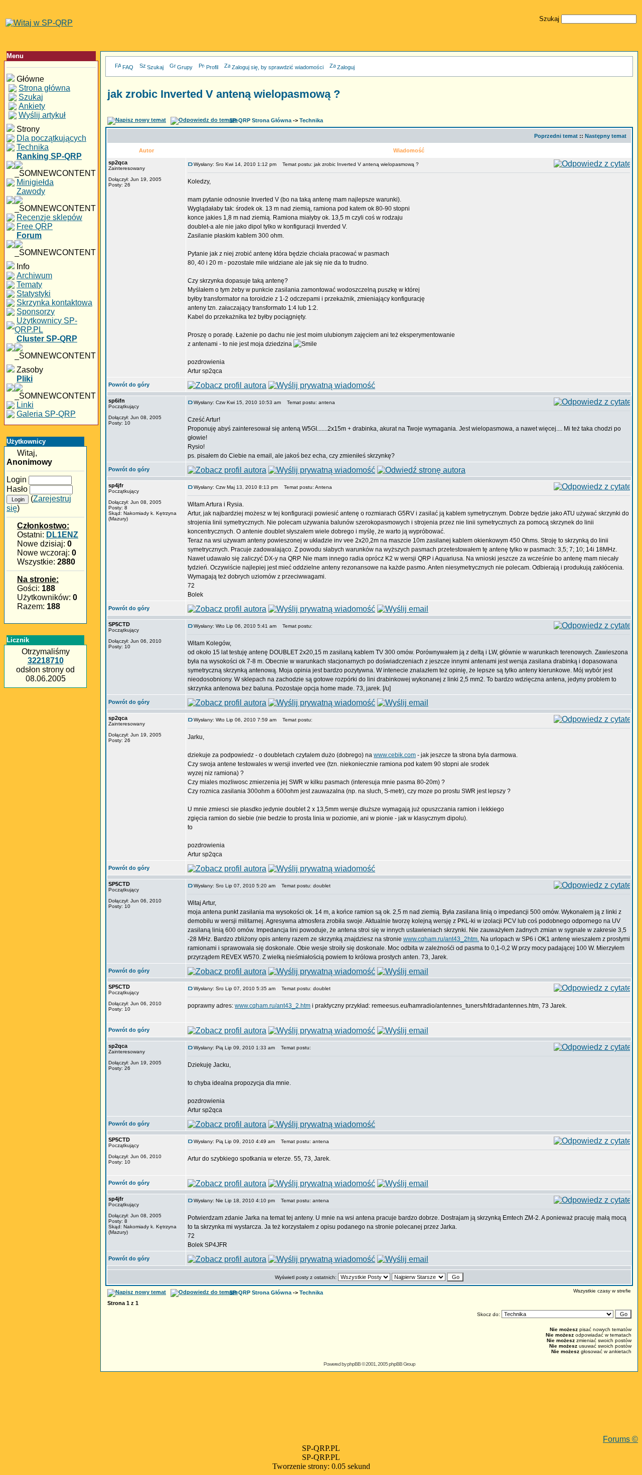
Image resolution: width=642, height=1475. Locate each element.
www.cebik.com (395, 755)
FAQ (127, 67)
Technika (311, 120)
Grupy (185, 67)
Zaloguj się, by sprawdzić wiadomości (278, 67)
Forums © (620, 1439)
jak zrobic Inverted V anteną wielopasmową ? (223, 94)
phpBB (354, 1364)
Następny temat (605, 136)
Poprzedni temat (556, 136)
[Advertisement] (369, 1412)
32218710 (46, 660)
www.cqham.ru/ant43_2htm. (441, 939)
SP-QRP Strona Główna (260, 120)
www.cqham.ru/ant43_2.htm (272, 1005)
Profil (212, 67)
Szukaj (155, 67)
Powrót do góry (128, 385)
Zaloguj (346, 67)
